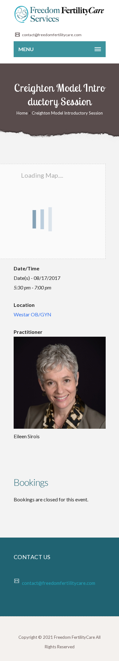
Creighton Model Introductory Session (67, 113)
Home (22, 113)
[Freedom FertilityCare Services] (60, 14)
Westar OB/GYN (32, 314)
